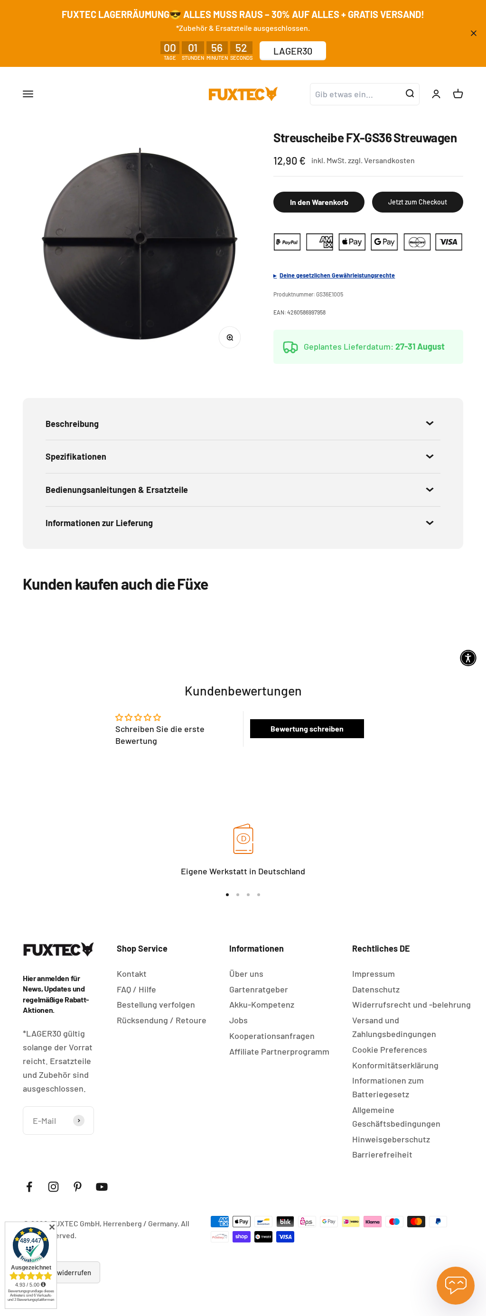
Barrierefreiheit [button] (382, 1154)
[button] (468, 658)
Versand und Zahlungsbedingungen (394, 1027)
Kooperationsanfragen (272, 1035)
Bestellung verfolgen (156, 1004)
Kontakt (132, 973)
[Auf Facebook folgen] (29, 1186)
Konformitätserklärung (395, 1065)
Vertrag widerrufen (61, 1272)
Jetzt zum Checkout (417, 202)
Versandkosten (389, 160)
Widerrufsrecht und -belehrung (411, 1004)
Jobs (238, 1020)
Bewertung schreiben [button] (307, 728)
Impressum (373, 973)
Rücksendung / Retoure (161, 1020)
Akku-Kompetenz (261, 1004)
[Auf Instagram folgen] (53, 1186)
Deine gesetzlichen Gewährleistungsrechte (337, 275)
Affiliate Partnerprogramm (279, 1051)
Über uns (246, 973)
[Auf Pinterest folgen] (77, 1186)
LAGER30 (292, 50)
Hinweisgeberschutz (391, 1139)
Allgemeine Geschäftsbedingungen (396, 1116)
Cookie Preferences (389, 1049)
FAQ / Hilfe (136, 989)
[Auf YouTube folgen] (101, 1186)
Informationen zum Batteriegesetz (388, 1087)
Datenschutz (376, 989)
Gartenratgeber (258, 989)
